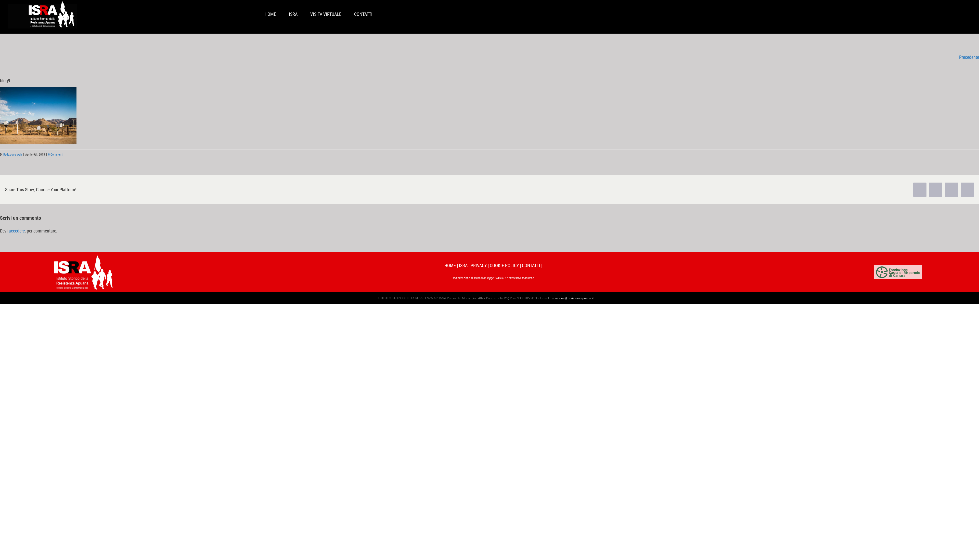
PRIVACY (479, 265)
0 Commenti (55, 154)
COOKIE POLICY (504, 265)
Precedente (969, 57)
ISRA (463, 265)
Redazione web (12, 154)
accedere (17, 230)
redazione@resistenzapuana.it (572, 298)
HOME (450, 265)
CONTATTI (531, 265)
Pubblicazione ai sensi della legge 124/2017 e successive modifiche (493, 278)
